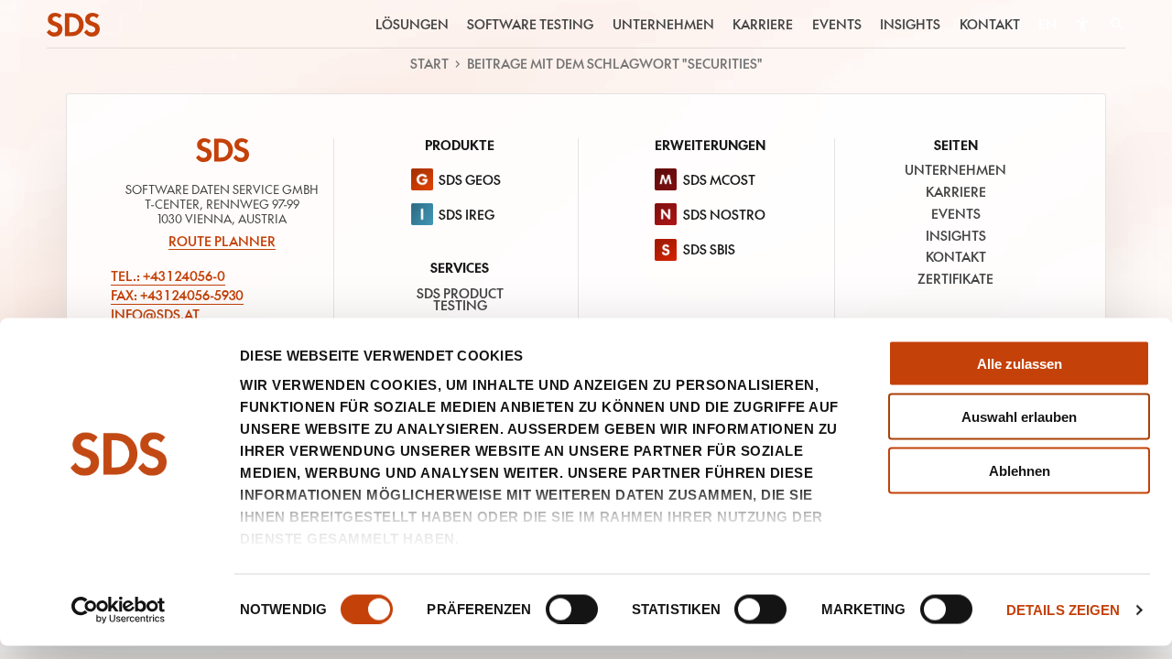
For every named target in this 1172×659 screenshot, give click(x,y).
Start (429, 63)
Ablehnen (1019, 471)
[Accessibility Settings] (1083, 24)
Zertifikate (955, 278)
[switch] (572, 609)
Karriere (762, 24)
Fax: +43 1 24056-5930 (177, 295)
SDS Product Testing (460, 299)
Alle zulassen (1019, 363)
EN (1047, 24)
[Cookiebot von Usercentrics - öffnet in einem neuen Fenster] (118, 610)
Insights (910, 24)
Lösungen (412, 24)
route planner (222, 241)
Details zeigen (1063, 610)
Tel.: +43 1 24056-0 (168, 276)
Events (837, 24)
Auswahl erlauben (1019, 417)
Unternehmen (663, 24)
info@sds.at (155, 315)
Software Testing (530, 24)
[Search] (1117, 24)
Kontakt (990, 24)
